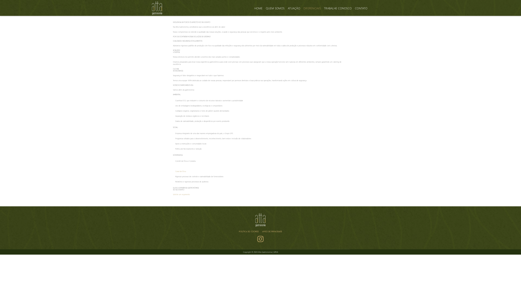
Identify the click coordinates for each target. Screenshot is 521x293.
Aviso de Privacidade (272, 231)
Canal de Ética (180, 171)
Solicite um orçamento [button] (181, 194)
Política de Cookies (249, 231)
